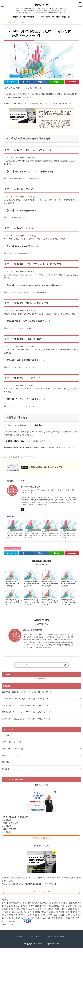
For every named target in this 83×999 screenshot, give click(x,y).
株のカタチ (41, 4)
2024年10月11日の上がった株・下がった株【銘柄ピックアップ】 (14, 535)
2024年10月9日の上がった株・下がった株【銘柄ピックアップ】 (50, 535)
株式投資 (15, 17)
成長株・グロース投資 (53, 17)
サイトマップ (21, 936)
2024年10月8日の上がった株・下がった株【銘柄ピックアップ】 (68, 535)
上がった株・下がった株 (16, 529)
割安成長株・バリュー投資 (35, 17)
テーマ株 (23, 17)
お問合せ (62, 936)
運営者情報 (52, 936)
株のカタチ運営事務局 (32, 630)
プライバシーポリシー (37, 936)
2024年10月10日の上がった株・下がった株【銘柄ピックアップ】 (32, 535)
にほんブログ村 (8, 924)
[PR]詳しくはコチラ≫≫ (41, 838)
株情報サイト (66, 17)
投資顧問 (5, 762)
